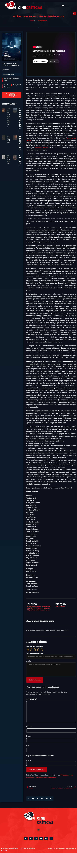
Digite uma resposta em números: (40, 756)
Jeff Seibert (46, 607)
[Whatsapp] (51, 838)
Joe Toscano (32, 608)
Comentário (31, 699)
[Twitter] (31, 838)
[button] (63, 6)
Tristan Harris (44, 610)
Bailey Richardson (34, 607)
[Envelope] (46, 838)
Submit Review (34, 680)
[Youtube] (41, 838)
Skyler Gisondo (32, 610)
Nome (29, 726)
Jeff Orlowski (60, 607)
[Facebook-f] (26, 838)
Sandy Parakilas (44, 608)
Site (28, 746)
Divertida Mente (41, 147)
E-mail (29, 736)
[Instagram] (36, 838)
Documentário (42, 21)
